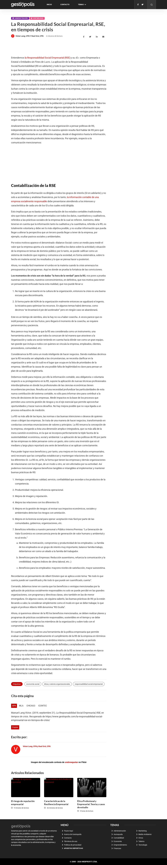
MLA (21, 705)
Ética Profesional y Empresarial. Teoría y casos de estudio (91, 804)
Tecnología (142, 845)
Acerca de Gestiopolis (72, 834)
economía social (32, 684)
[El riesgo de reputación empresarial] (25, 787)
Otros (140, 838)
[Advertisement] (58, 47)
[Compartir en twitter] (90, 37)
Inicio (49, 4)
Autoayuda (118, 834)
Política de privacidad (72, 845)
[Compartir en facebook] (84, 37)
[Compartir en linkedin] (97, 37)
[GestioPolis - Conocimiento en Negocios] (21, 826)
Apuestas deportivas (73, 848)
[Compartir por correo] (103, 37)
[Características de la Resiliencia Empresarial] (58, 787)
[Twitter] (142, 5)
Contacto (64, 4)
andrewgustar (71, 762)
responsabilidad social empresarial (89, 684)
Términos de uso (70, 841)
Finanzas (117, 848)
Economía (118, 841)
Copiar (15, 727)
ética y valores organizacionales (57, 684)
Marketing (142, 831)
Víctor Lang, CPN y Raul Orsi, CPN (29, 36)
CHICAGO (30, 705)
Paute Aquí (68, 831)
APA (14, 705)
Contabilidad (38, 18)
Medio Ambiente (144, 834)
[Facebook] (138, 5)
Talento (141, 841)
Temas (81, 4)
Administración (21, 18)
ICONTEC (42, 705)
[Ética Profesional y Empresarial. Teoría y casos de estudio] (91, 787)
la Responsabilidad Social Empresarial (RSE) (47, 57)
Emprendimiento (120, 845)
